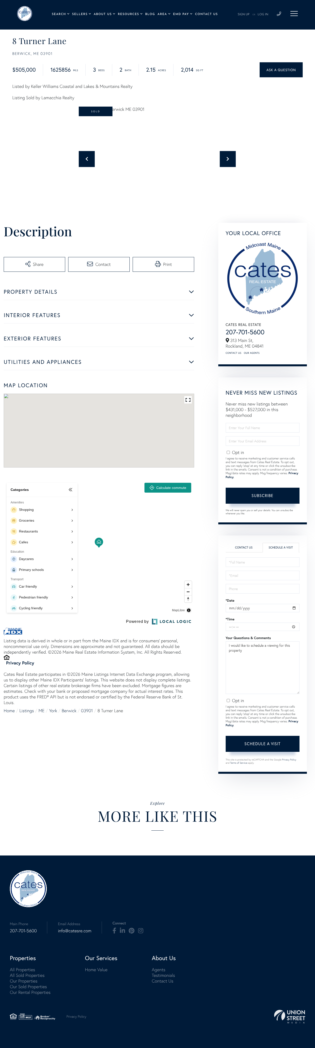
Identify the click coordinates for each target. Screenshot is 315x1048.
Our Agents (252, 353)
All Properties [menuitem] (22, 969)
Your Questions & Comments (248, 638)
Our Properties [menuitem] (23, 981)
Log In (263, 14)
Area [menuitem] (162, 14)
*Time (230, 619)
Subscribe (262, 495)
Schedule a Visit (280, 547)
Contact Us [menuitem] (206, 14)
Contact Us (233, 353)
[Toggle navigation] (294, 13)
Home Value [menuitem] (96, 969)
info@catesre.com (74, 931)
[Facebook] (114, 930)
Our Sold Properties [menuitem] (28, 986)
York (53, 710)
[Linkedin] (122, 930)
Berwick (69, 710)
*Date (230, 600)
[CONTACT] (281, 69)
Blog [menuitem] (150, 14)
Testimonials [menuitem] (163, 975)
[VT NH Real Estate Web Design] (289, 1016)
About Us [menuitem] (103, 14)
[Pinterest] (131, 930)
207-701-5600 (245, 332)
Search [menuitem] (59, 14)
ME (42, 710)
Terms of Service (238, 762)
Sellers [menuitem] (80, 14)
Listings (26, 710)
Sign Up (244, 14)
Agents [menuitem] (158, 969)
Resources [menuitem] (128, 14)
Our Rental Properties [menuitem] (30, 992)
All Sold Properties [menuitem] (27, 975)
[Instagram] (140, 930)
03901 (87, 710)
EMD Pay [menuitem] (181, 14)
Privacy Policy (20, 663)
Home (9, 710)
